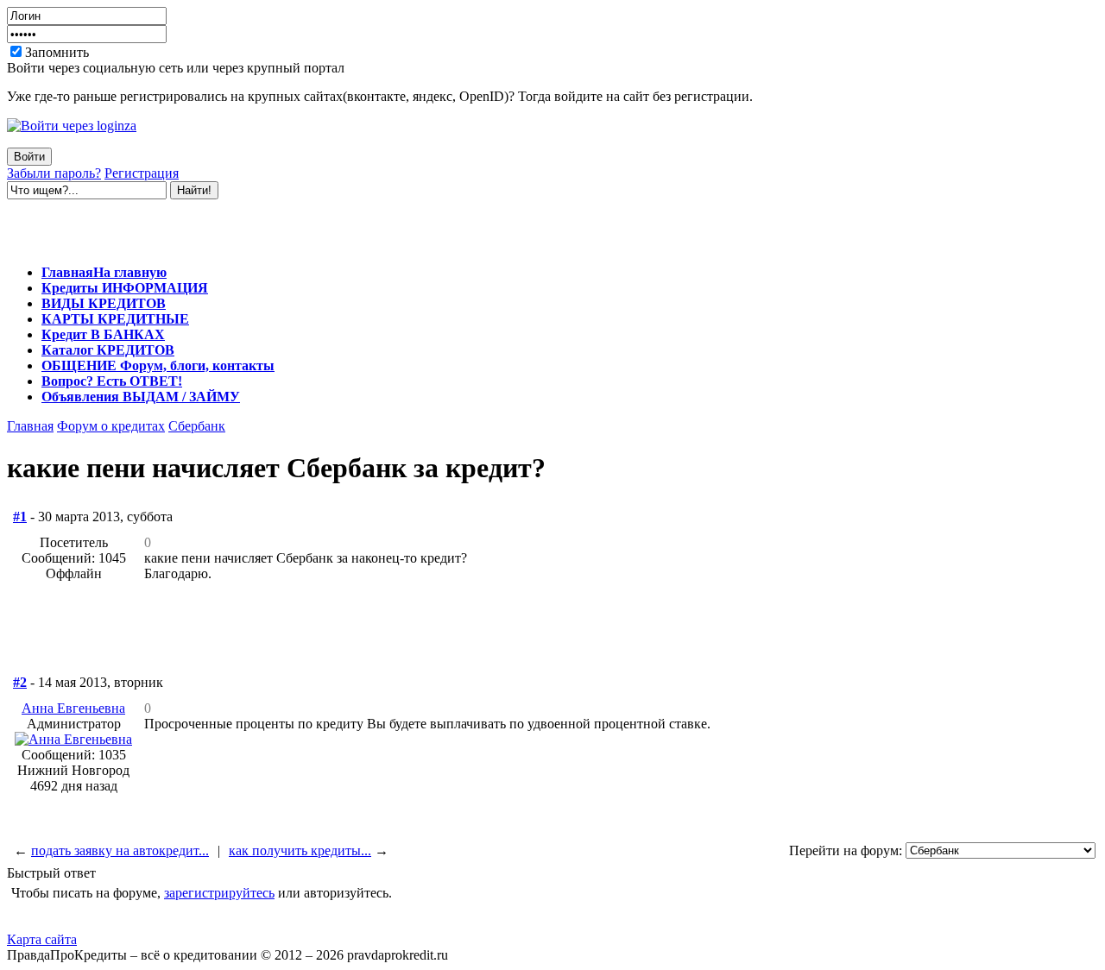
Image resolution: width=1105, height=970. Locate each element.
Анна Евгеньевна (73, 708)
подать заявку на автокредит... (120, 850)
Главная (30, 426)
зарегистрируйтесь (219, 892)
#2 (20, 682)
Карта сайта (42, 939)
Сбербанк (196, 426)
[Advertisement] (209, 225)
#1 (20, 516)
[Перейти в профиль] (73, 739)
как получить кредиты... (300, 850)
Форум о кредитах (111, 426)
